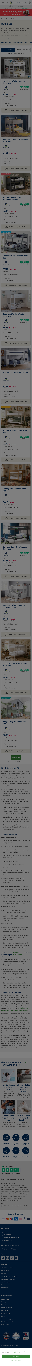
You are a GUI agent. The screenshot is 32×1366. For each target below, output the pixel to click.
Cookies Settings (16, 1360)
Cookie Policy (16, 1352)
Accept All (16, 1356)
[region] (16, 1355)
